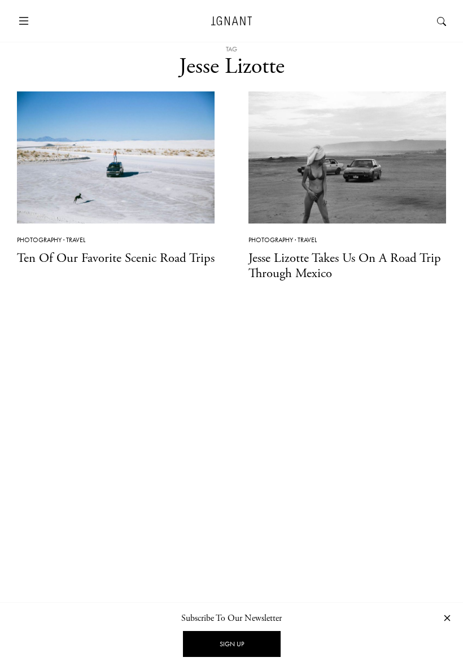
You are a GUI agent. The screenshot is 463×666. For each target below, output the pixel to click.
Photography (39, 239)
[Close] (447, 618)
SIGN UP (232, 644)
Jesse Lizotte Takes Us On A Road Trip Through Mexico (344, 266)
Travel (75, 239)
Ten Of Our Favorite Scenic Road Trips (116, 258)
